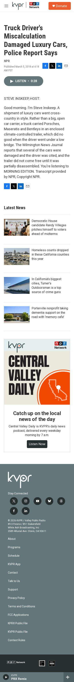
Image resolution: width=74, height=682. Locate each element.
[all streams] (69, 677)
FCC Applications (18, 614)
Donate (61, 6)
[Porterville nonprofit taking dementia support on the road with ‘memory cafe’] (17, 314)
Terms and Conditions (21, 606)
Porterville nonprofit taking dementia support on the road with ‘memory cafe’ (50, 312)
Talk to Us (14, 581)
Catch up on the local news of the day (37, 416)
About (12, 538)
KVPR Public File (18, 631)
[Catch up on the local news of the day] (37, 372)
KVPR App (14, 564)
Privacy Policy (16, 598)
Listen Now (37, 444)
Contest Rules (16, 640)
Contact (13, 572)
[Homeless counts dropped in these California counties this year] (17, 256)
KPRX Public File (18, 623)
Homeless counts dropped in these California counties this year (50, 254)
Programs (14, 547)
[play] (6, 677)
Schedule (14, 555)
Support (13, 589)
